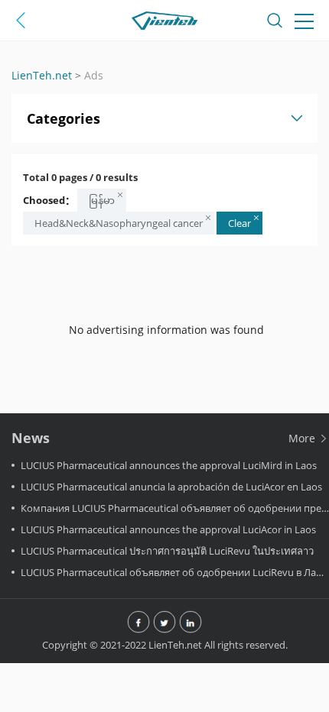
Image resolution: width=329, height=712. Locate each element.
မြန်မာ (102, 200)
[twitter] (164, 623)
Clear (239, 223)
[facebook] (138, 623)
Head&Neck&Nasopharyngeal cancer (118, 223)
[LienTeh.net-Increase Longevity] (164, 23)
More (303, 438)
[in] (190, 623)
